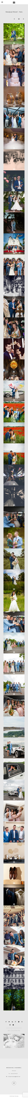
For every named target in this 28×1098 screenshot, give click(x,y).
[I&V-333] (14, 726)
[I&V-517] (14, 516)
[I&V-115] (14, 957)
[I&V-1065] (14, 285)
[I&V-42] (14, 999)
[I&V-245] (14, 810)
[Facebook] (14, 1083)
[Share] (6, 1021)
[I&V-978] (14, 369)
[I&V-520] (14, 495)
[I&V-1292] (14, 159)
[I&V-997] (14, 348)
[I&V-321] (14, 747)
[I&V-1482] (14, 96)
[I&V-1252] (14, 180)
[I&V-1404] (14, 117)
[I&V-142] (14, 915)
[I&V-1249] (14, 201)
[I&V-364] (14, 684)
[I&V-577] (14, 411)
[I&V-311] (14, 768)
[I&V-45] (14, 978)
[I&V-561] (14, 432)
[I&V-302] (14, 789)
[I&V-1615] (14, 75)
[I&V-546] (14, 453)
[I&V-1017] (14, 306)
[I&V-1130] (14, 243)
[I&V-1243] (14, 222)
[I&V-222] (14, 831)
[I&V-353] (14, 705)
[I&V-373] (14, 663)
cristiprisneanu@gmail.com (14, 1076)
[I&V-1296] (14, 138)
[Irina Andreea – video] (14, 1041)
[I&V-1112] (14, 264)
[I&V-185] (14, 873)
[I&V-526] (14, 474)
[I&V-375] (14, 642)
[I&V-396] (14, 600)
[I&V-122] (14, 936)
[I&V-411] (14, 579)
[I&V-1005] (14, 327)
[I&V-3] (14, 33)
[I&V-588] (14, 390)
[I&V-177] (14, 894)
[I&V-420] (14, 558)
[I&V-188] (14, 852)
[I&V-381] (14, 621)
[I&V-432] (14, 537)
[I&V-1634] (14, 54)
